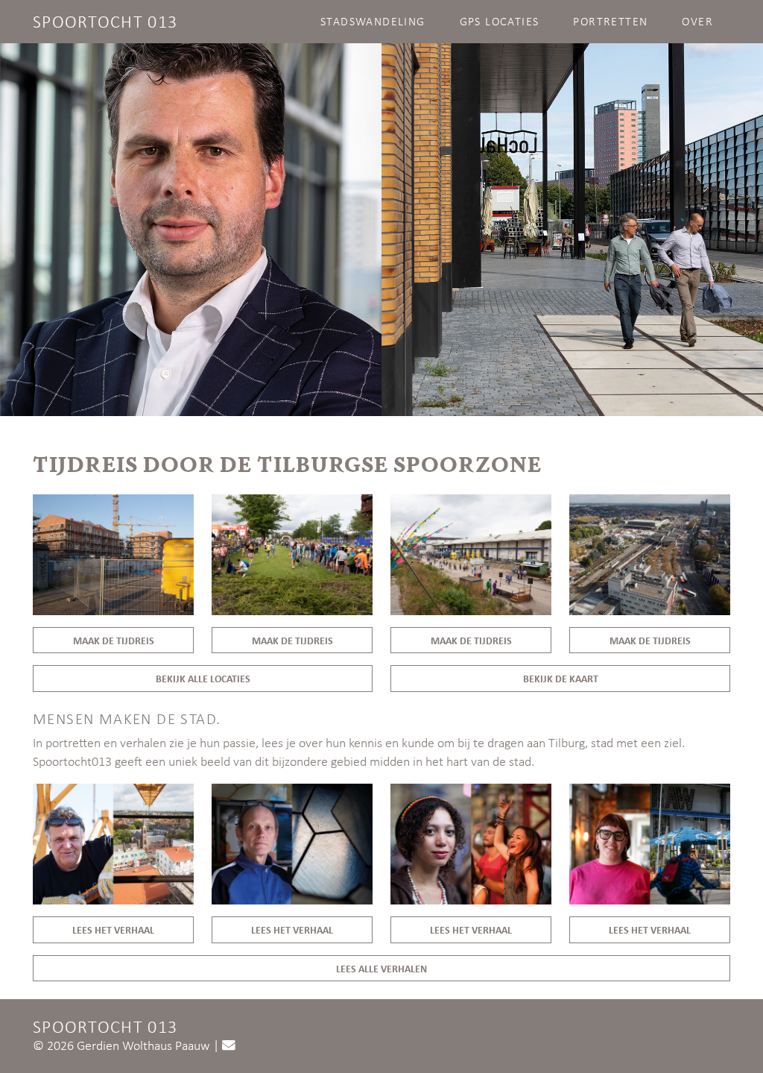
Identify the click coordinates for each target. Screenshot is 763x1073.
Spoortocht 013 (105, 21)
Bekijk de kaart (560, 678)
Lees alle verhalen (381, 968)
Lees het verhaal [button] (113, 929)
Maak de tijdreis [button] (113, 640)
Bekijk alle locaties (203, 678)
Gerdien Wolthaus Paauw (143, 1045)
